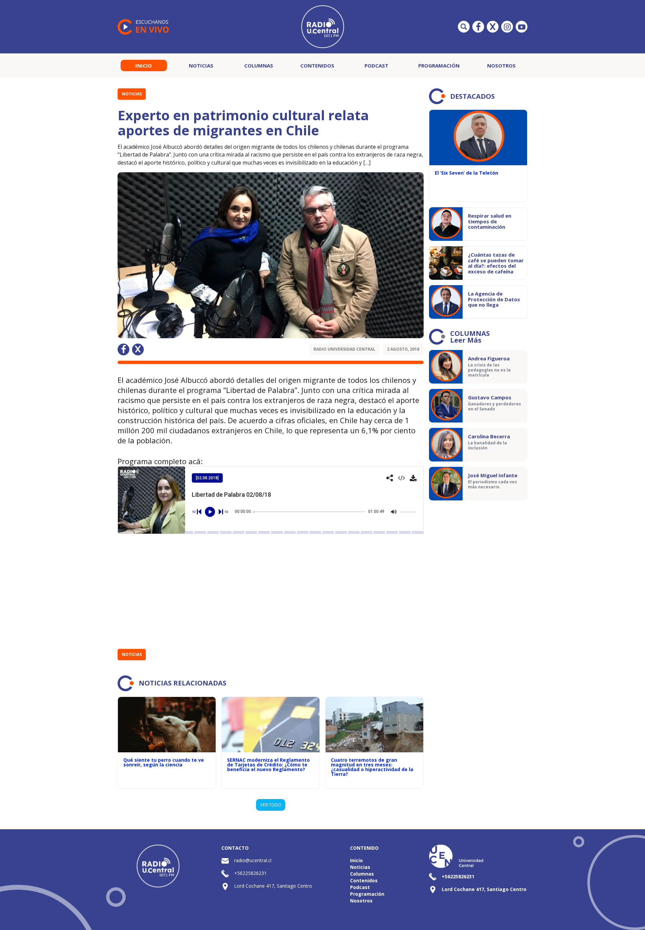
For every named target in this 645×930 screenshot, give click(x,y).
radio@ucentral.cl (252, 860)
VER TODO (270, 805)
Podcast (376, 65)
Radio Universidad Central (344, 349)
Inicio (143, 65)
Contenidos (317, 65)
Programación (439, 65)
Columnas (258, 65)
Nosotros (501, 65)
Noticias (201, 65)
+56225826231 (250, 873)
